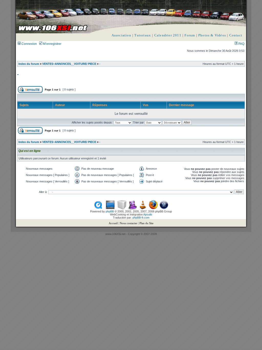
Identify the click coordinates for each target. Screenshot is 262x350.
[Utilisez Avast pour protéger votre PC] (163, 208)
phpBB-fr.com (141, 217)
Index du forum (28, 63)
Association (121, 35)
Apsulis (147, 214)
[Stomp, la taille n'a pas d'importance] (132, 208)
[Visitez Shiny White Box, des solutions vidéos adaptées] (121, 208)
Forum (189, 35)
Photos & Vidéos (212, 35)
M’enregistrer (51, 44)
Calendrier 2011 (167, 35)
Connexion (29, 44)
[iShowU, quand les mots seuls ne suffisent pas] (110, 208)
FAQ (241, 44)
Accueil (113, 223)
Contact (235, 35)
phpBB (110, 211)
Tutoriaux (142, 35)
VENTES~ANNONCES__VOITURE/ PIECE (69, 63)
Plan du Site (146, 223)
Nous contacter (128, 223)
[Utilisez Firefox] (153, 208)
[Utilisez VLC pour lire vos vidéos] (142, 208)
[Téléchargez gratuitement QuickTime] (98, 208)
